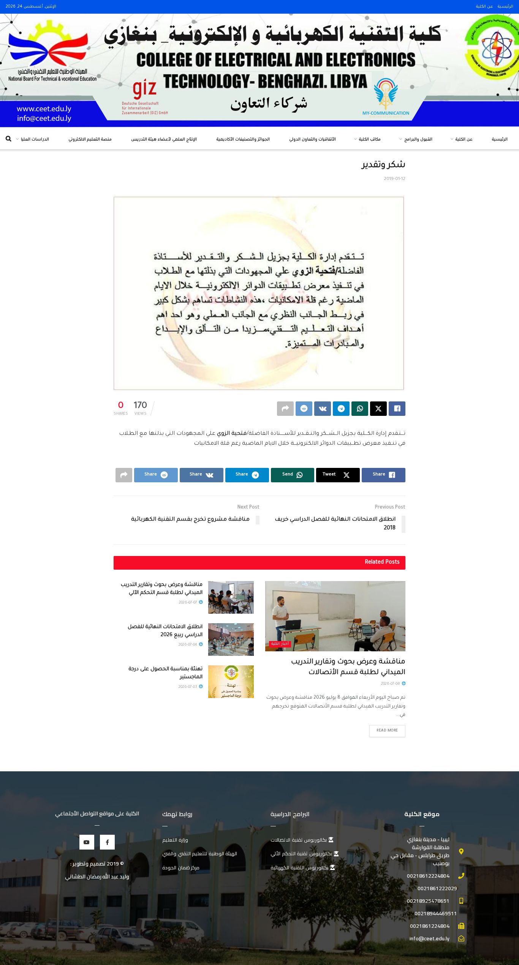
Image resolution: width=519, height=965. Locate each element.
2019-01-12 (394, 179)
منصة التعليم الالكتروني (90, 139)
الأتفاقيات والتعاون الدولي (312, 139)
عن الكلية (484, 7)
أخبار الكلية (280, 644)
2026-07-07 (188, 603)
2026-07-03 (188, 687)
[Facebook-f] (107, 842)
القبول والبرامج (418, 139)
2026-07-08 (391, 684)
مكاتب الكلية (370, 139)
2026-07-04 (188, 645)
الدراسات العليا (35, 139)
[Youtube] (86, 842)
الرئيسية (505, 7)
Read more (387, 731)
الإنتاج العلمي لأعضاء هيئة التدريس (164, 139)
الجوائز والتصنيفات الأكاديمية (243, 139)
